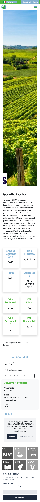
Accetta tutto (20, 497)
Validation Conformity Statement (19, 376)
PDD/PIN (8, 364)
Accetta (12, 437)
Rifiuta (20, 492)
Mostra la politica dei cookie (11, 486)
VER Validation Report (14, 370)
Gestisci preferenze (9, 483)
